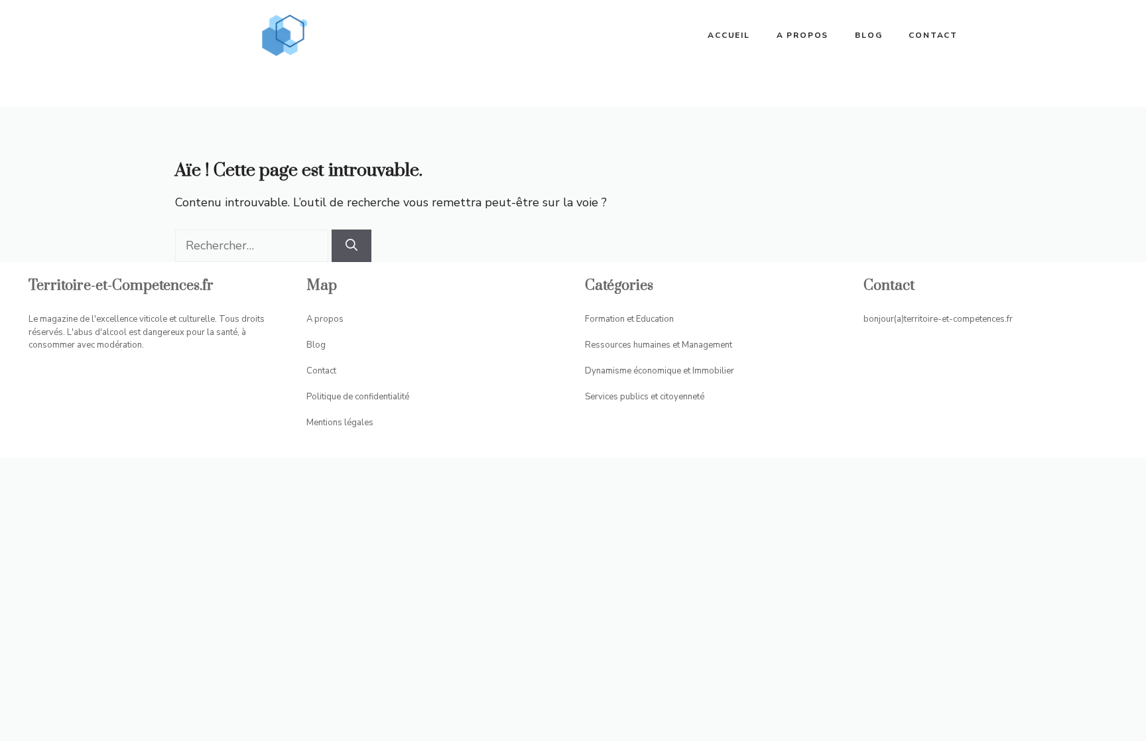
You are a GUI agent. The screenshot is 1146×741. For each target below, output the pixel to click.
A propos (802, 35)
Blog (868, 35)
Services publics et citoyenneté (644, 397)
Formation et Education (629, 319)
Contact (933, 35)
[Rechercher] (351, 246)
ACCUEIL (729, 35)
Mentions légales (339, 423)
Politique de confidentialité (357, 397)
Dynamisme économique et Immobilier (659, 371)
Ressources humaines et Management (658, 345)
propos (329, 319)
